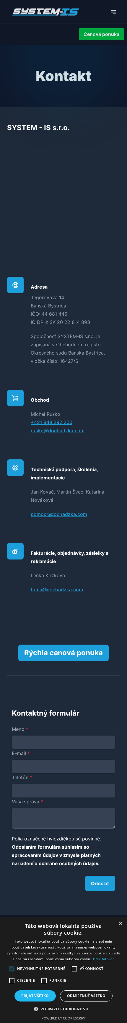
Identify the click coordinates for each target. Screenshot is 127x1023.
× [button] (120, 923)
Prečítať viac (103, 958)
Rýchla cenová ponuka (63, 652)
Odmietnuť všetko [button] (86, 995)
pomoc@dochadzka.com (59, 514)
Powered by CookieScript (64, 1018)
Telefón (22, 777)
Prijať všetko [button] (35, 995)
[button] (63, 1009)
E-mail (21, 753)
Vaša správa (27, 802)
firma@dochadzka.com (57, 589)
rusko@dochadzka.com (57, 430)
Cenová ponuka (101, 34)
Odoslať (100, 883)
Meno (20, 729)
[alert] (63, 970)
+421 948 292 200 (51, 422)
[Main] (113, 12)
